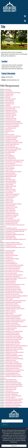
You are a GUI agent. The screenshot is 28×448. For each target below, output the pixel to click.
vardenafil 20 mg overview (12, 357)
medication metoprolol (11, 115)
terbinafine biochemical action (12, 297)
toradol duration (9, 313)
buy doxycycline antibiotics (12, 126)
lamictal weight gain (10, 145)
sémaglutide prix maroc (11, 228)
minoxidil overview (9, 329)
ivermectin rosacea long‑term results (14, 321)
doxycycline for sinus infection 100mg (14, 160)
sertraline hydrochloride (11, 137)
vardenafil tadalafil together (12, 258)
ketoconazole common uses (12, 305)
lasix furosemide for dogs (11, 147)
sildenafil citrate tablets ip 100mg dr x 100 (15, 278)
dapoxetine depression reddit (12, 219)
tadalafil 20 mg (9, 95)
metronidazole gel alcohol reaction (13, 274)
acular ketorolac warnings (11, 303)
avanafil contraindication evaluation (14, 355)
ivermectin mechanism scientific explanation (16, 326)
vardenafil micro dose (10, 360)
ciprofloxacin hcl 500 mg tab (12, 107)
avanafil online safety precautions (13, 365)
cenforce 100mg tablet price (12, 194)
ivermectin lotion (9, 94)
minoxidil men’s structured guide (13, 339)
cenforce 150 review (10, 189)
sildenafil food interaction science (13, 347)
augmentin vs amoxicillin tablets (13, 395)
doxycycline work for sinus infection (14, 271)
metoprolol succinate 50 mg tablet (13, 142)
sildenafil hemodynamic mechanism (14, 349)
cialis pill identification (10, 182)
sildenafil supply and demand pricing (14, 352)
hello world (8, 89)
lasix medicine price (10, 157)
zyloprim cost (8, 129)
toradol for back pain (10, 311)
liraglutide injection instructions (13, 287)
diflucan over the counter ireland (13, 149)
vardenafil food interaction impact (13, 366)
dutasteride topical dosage (12, 221)
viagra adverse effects (10, 181)
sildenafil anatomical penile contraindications (16, 345)
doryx (6, 132)
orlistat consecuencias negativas (13, 203)
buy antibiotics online (10, 128)
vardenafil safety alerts (11, 379)
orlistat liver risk (9, 390)
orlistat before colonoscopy (12, 286)
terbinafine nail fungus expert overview (14, 308)
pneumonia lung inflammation (12, 403)
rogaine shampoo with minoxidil (13, 171)
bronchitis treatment (10, 397)
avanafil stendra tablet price (12, 144)
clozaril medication (10, 168)
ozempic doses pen (10, 261)
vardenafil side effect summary (13, 374)
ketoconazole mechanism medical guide (15, 300)
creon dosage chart (10, 205)
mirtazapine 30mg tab (10, 118)
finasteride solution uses (11, 223)
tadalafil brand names (10, 176)
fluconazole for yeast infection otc (13, 161)
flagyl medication (9, 155)
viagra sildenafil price (10, 210)
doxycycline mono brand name (13, 266)
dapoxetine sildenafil (10, 98)
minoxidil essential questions (12, 334)
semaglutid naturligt (10, 236)
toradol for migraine (10, 310)
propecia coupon (9, 253)
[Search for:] (12, 421)
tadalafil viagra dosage (11, 279)
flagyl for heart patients (11, 273)
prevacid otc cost (9, 131)
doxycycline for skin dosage (12, 270)
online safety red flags (10, 389)
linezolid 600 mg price (10, 119)
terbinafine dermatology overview (13, 290)
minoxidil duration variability (12, 340)
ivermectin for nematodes (11, 323)
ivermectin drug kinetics (11, 328)
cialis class (8, 178)
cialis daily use (8, 257)
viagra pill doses (9, 184)
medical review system (11, 387)
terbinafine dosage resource (12, 294)
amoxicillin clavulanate (10, 139)
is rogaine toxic (9, 260)
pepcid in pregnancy (10, 211)
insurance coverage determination (13, 384)
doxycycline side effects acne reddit (14, 265)
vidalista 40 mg (9, 199)
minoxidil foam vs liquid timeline (13, 336)
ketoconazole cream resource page (14, 292)
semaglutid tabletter (10, 250)
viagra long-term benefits (11, 255)
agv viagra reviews (10, 197)
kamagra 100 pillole (10, 173)
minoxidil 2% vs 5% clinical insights (14, 331)
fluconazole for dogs (10, 113)
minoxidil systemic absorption (12, 342)
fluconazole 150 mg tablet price (13, 136)
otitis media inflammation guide (13, 400)
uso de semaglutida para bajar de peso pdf (16, 229)
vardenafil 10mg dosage (11, 207)
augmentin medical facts (11, 394)
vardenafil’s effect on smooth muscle (14, 370)
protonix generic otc (10, 163)
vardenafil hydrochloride (11, 111)
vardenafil (7, 105)
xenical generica (9, 252)
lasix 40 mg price (9, 166)
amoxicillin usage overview (12, 392)
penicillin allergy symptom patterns (14, 402)
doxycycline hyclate (10, 108)
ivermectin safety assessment (12, 324)
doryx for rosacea (9, 134)
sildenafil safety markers (11, 350)
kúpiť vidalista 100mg (10, 190)
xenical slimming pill (10, 179)
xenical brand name (10, 208)
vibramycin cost (9, 169)
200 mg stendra (9, 218)
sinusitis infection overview (12, 407)
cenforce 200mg (9, 200)
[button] (25, 16)
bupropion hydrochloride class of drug (15, 284)
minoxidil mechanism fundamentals (14, 337)
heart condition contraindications (13, 363)
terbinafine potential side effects (13, 302)
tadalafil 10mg (8, 187)
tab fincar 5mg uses (10, 232)
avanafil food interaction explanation (14, 358)
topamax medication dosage (12, 242)
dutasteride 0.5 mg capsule (12, 124)
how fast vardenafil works (11, 373)
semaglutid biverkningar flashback (13, 244)
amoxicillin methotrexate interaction (14, 399)
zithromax (7, 97)
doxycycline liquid (9, 102)
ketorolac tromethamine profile (13, 307)
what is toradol (9, 299)
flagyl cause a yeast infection (12, 276)
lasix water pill (8, 90)
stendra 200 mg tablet (10, 216)
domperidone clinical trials (11, 213)
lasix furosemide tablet (11, 150)
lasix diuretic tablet (10, 152)
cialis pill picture (9, 192)
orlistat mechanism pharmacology (13, 386)
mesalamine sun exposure (11, 215)
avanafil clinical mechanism (12, 361)
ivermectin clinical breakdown (12, 316)
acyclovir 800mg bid (10, 282)
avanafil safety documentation (12, 371)
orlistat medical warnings (11, 381)
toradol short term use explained (13, 315)
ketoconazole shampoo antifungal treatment (16, 295)
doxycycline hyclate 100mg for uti (13, 165)
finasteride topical (9, 103)
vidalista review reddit (10, 186)
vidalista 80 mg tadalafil (11, 195)
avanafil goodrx (9, 202)
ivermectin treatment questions (13, 318)
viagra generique (9, 100)
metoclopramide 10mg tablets (12, 92)
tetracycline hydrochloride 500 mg (14, 123)
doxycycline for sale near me (12, 268)
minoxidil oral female (10, 281)
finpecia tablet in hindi (10, 237)
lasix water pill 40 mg (10, 158)
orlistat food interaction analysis (13, 382)
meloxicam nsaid (9, 116)
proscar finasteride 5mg (11, 263)
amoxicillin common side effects (13, 405)
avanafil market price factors (12, 368)
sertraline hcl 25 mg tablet (11, 140)
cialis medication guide (11, 174)
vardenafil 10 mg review (11, 353)
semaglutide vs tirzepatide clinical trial (14, 231)
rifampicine (8, 153)
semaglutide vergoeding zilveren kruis (14, 234)
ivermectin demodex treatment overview (15, 320)
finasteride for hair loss (11, 110)
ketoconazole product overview (13, 289)
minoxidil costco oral (10, 245)
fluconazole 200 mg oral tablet (13, 121)
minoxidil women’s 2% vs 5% (12, 344)
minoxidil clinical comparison (12, 332)
